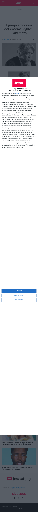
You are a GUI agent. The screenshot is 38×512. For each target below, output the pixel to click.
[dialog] (19, 256)
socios (17, 93)
